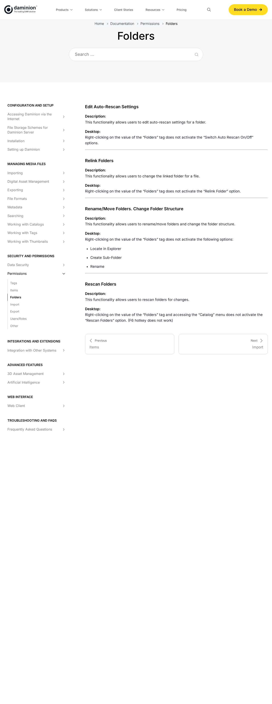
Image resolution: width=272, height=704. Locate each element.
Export (14, 311)
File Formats (17, 198)
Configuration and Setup (30, 105)
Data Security (18, 265)
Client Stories (123, 9)
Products (62, 9)
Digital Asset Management (28, 182)
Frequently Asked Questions (29, 429)
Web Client (16, 406)
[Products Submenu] (72, 10)
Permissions (149, 23)
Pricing (182, 9)
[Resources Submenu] (163, 10)
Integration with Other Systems (31, 350)
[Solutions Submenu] (101, 10)
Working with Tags (22, 233)
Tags (13, 283)
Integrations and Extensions (33, 341)
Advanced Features (25, 365)
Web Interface (20, 397)
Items (14, 290)
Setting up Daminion (23, 149)
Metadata (14, 207)
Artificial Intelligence (23, 382)
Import (14, 304)
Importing (15, 173)
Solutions (91, 9)
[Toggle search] (209, 9)
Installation (15, 141)
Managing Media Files (26, 164)
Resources (153, 9)
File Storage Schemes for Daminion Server (27, 129)
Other (14, 326)
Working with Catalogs (25, 224)
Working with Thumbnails (27, 241)
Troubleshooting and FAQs (32, 420)
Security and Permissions (30, 256)
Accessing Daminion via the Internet (29, 116)
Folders (15, 297)
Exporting (15, 190)
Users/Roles (18, 319)
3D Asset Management (25, 374)
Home (99, 23)
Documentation (122, 23)
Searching (15, 216)
